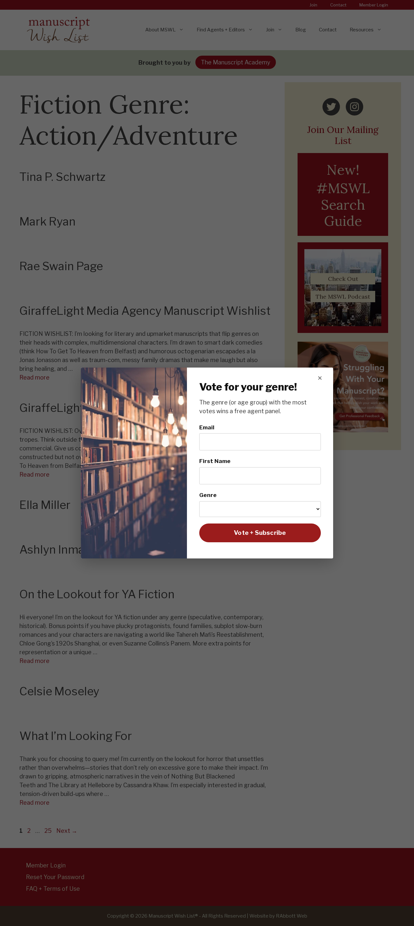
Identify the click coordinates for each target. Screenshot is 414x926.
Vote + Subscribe (260, 532)
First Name (215, 460)
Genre (208, 494)
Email (206, 427)
